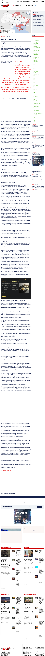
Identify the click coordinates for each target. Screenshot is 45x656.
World (34, 116)
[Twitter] (42, 1)
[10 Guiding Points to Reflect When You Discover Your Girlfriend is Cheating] (28, 600)
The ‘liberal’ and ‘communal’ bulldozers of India (33, 531)
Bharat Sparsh (36, 42)
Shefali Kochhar (4, 43)
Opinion (35, 93)
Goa (34, 63)
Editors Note (34, 14)
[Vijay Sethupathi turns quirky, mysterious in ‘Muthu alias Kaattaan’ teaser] (5, 553)
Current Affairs (36, 50)
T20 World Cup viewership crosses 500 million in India (28, 559)
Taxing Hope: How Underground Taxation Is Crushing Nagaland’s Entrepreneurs (37, 142)
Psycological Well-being (38, 97)
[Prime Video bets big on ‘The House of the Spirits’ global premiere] (13, 560)
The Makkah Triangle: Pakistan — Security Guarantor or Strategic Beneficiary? (18, 610)
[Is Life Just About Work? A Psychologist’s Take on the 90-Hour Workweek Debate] (36, 598)
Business (35, 46)
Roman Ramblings (37, 100)
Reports (3, 36)
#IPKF (5, 493)
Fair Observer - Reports (37, 58)
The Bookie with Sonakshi (38, 113)
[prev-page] (2, 588)
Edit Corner (35, 51)
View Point (35, 114)
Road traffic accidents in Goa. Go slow (38, 179)
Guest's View (36, 71)
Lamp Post (35, 89)
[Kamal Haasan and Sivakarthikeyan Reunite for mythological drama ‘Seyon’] (13, 551)
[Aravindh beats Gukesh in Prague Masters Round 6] (36, 551)
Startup (35, 109)
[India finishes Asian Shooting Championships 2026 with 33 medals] (36, 559)
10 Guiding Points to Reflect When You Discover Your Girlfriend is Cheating (28, 607)
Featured (35, 60)
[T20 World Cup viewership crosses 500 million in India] (28, 553)
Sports (35, 107)
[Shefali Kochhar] (1, 43)
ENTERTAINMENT (6, 547)
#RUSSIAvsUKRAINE (10, 493)
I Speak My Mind (36, 74)
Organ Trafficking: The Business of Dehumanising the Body (37, 154)
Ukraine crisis (11, 541)
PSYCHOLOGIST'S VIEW (30, 594)
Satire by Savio (36, 102)
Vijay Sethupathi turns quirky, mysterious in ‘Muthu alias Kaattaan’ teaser (5, 560)
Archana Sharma (26, 611)
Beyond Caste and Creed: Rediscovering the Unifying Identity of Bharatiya (27, 652)
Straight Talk (36, 111)
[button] (35, 5)
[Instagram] (41, 1)
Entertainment (36, 56)
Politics (35, 95)
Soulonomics (36, 104)
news (34, 92)
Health (35, 72)
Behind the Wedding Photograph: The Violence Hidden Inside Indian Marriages (38, 146)
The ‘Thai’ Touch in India (37, 22)
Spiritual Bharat (36, 106)
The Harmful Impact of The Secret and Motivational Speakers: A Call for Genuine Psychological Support (41, 631)
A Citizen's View (36, 40)
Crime (35, 49)
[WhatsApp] (30, 43)
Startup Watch (36, 110)
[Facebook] (39, 1)
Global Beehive (36, 61)
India (34, 75)
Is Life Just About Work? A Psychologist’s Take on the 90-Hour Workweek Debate (41, 600)
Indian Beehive (36, 83)
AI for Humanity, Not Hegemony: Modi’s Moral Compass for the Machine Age (27, 648)
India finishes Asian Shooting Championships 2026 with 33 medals (41, 560)
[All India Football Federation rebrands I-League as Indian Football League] (36, 567)
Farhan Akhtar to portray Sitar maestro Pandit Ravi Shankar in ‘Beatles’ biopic (18, 571)
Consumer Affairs (37, 47)
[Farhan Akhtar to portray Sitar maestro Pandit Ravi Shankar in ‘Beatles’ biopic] (13, 569)
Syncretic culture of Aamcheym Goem (37, 176)
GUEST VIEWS (5, 594)
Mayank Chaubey (4, 611)
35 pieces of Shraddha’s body (37, 19)
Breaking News (36, 44)
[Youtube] (43, 1)
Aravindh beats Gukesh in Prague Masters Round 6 (41, 552)
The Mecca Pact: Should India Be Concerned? (37, 150)
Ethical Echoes (36, 57)
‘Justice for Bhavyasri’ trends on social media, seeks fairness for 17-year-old (38, 26)
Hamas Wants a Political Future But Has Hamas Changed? (37, 130)
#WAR (15, 493)
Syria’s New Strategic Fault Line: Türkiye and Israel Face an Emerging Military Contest (38, 133)
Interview (35, 86)
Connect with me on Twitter (6, 470)
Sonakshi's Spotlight (37, 103)
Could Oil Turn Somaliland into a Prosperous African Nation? (38, 16)
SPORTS (26, 547)
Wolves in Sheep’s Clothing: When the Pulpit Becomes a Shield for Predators (38, 138)
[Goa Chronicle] (5, 5)
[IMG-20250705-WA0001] (16, 288)
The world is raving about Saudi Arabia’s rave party (38, 30)
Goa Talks (35, 70)
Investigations (36, 88)
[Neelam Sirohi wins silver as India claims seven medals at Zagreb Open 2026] (36, 576)
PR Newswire (36, 96)
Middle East (36, 90)
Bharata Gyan (36, 43)
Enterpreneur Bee (36, 54)
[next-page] (4, 588)
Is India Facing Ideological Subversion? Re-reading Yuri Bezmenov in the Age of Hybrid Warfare (18, 620)
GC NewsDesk (3, 564)
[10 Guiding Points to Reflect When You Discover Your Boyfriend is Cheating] (36, 608)
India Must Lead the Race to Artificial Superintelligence (38, 126)
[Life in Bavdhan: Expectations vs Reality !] (13, 627)
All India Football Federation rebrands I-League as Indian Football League (41, 569)
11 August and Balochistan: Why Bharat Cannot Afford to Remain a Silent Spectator (18, 600)
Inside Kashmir (36, 85)
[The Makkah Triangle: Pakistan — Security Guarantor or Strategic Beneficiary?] (13, 608)
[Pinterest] (27, 43)
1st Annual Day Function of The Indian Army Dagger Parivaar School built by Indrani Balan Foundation (38, 187)
